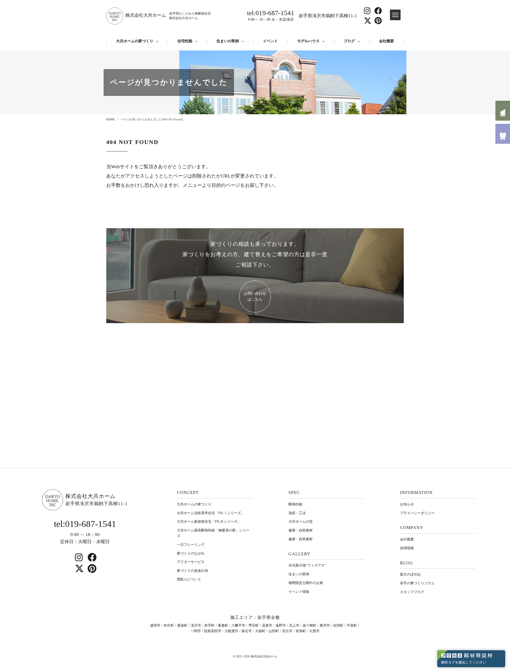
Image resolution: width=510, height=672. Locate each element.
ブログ (349, 41)
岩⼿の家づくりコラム (417, 583)
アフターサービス (191, 562)
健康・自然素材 (300, 530)
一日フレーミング (191, 545)
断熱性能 (295, 504)
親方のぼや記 (410, 574)
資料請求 (502, 134)
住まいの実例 (227, 41)
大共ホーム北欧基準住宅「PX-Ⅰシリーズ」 (210, 513)
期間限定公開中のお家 (305, 583)
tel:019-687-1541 (270, 15)
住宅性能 (184, 41)
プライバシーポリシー (417, 513)
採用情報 (407, 548)
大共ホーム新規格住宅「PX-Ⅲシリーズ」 (209, 521)
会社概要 (386, 41)
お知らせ (407, 504)
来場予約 (502, 111)
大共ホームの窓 (300, 521)
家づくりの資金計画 (192, 571)
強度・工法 (297, 513)
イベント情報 (298, 592)
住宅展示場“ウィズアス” (307, 565)
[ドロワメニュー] (395, 15)
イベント (270, 41)
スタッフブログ (412, 592)
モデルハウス (308, 41)
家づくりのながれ (191, 553)
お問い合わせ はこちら (255, 296)
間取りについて (189, 579)
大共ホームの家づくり (134, 41)
